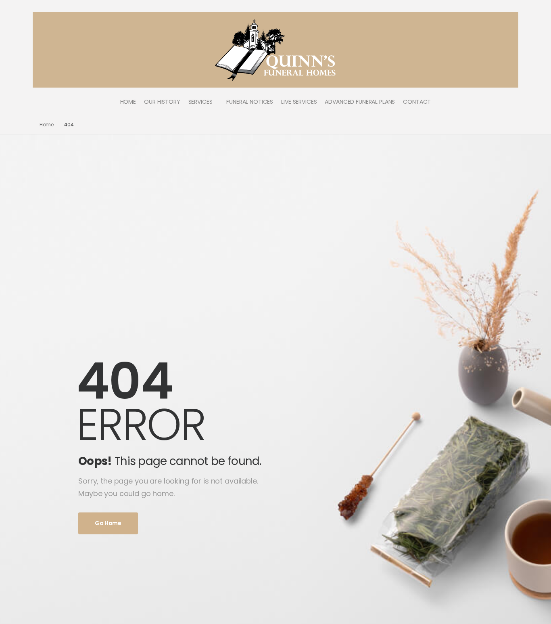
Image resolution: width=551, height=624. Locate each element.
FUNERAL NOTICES (249, 102)
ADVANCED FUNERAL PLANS (360, 102)
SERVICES (200, 102)
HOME (128, 102)
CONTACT (417, 102)
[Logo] (276, 50)
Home (47, 124)
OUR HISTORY (162, 102)
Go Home (108, 523)
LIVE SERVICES (299, 102)
